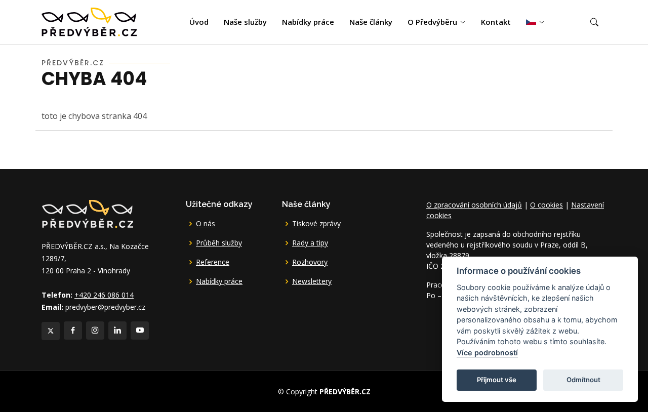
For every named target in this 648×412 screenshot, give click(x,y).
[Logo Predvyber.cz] (87, 213)
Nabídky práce (308, 22)
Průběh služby (219, 242)
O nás (205, 223)
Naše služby (245, 22)
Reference (212, 262)
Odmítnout (583, 380)
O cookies (546, 205)
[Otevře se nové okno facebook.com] (73, 330)
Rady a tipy (310, 242)
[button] (594, 22)
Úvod (199, 22)
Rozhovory (310, 262)
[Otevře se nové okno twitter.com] (51, 331)
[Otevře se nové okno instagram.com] (95, 330)
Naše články (370, 22)
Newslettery (312, 281)
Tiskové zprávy (316, 223)
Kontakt (496, 22)
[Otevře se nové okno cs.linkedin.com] (117, 330)
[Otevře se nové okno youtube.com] (140, 330)
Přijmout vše (496, 380)
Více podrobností (487, 352)
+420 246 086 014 (104, 295)
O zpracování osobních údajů (474, 205)
